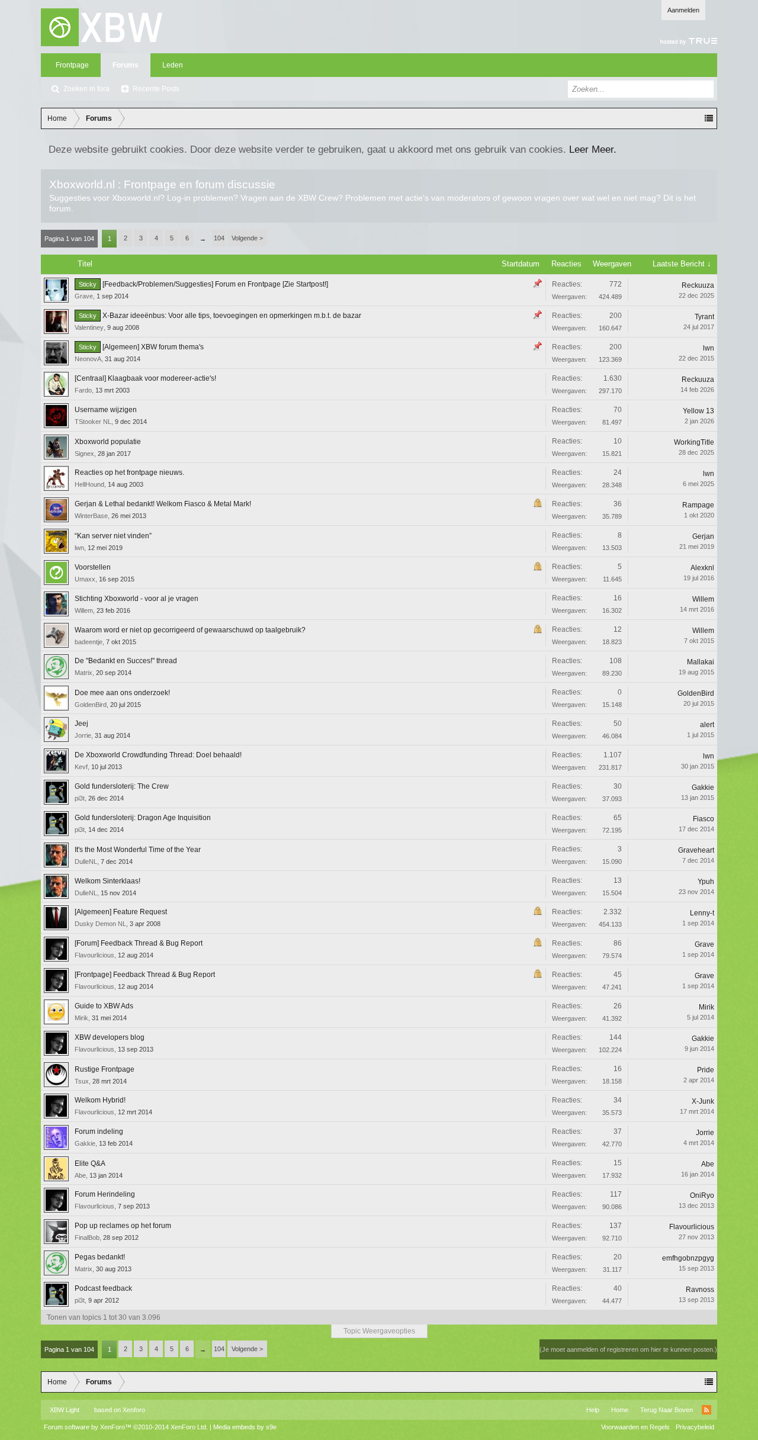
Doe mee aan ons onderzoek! (122, 693)
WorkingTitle (694, 442)
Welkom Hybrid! (100, 1100)
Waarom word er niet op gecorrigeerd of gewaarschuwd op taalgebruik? (190, 630)
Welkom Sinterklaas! (107, 881)
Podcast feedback (103, 1288)
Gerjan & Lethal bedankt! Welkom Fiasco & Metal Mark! (163, 504)
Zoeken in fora (86, 89)
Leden (172, 65)
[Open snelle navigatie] (709, 118)
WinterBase (91, 515)
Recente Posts (156, 89)
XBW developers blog (109, 1037)
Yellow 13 (698, 411)
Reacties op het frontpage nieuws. (129, 472)
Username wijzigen (106, 410)
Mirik (81, 1017)
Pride (705, 1070)
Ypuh (706, 881)
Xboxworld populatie (108, 442)
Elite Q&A (90, 1163)
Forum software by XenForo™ (126, 1427)
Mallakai (700, 662)
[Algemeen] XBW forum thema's (153, 347)
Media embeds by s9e (245, 1427)
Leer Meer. (592, 149)
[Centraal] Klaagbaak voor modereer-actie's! (145, 378)
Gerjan (703, 536)
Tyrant (704, 317)
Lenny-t (702, 913)
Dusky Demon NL (100, 923)
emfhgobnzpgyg (688, 1258)
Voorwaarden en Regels (635, 1427)
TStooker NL (93, 421)
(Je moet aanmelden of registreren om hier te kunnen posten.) (628, 1349)
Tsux (82, 1081)
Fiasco (703, 819)
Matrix (83, 672)
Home (619, 1409)
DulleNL (86, 861)
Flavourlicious (94, 955)
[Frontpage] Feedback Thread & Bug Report (145, 974)
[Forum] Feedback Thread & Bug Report (139, 943)
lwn (708, 348)
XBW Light (64, 1409)
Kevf (81, 766)
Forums (126, 65)
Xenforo (134, 1409)
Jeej (81, 723)
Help (592, 1409)
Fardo (83, 390)
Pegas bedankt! (100, 1257)
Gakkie (703, 787)
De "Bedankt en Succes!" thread (126, 661)
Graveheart (696, 850)
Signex (84, 453)
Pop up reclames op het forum (123, 1226)
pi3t (80, 798)
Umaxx (85, 579)
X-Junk (703, 1101)
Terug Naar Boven (666, 1409)
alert (707, 725)
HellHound (89, 484)
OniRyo (702, 1195)
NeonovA (88, 358)
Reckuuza (698, 285)
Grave (84, 296)
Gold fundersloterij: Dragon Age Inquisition (143, 818)
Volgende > (247, 238)
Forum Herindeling (105, 1194)
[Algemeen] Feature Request (121, 912)
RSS (706, 1410)
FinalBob (87, 1237)
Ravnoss (700, 1289)
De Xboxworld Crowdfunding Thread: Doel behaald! (158, 755)
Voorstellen (93, 567)
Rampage (698, 505)
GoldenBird (91, 704)
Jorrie (83, 735)
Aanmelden (683, 10)
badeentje (88, 641)
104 (219, 238)
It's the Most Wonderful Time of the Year (138, 850)
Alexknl (702, 568)
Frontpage (72, 65)
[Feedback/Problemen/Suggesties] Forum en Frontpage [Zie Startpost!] (215, 284)
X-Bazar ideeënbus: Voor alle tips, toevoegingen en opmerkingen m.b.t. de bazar (231, 315)
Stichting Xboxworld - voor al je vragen (136, 598)
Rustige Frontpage (104, 1069)
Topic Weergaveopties (379, 1331)
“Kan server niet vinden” (113, 536)
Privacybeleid (695, 1427)
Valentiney (89, 327)
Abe (80, 1175)
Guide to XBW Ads (104, 1006)
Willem (84, 610)
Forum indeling (99, 1131)
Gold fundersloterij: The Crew (122, 786)
